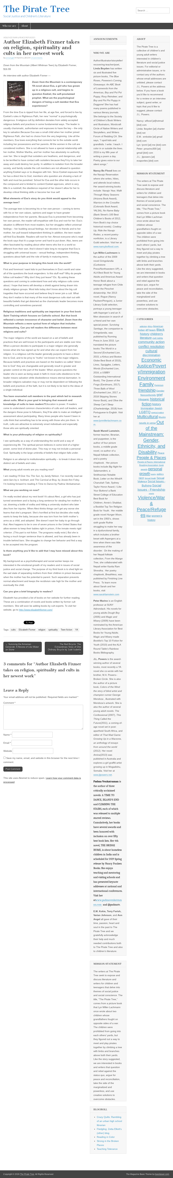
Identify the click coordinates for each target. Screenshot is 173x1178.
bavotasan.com (162, 1174)
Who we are (9, 25)
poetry (153, 474)
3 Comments (36, 57)
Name (7, 734)
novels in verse (147, 423)
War (148, 515)
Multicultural (147, 417)
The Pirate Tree (36, 9)
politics (160, 474)
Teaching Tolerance (107, 1149)
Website (7, 751)
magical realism (157, 413)
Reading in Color (106, 1137)
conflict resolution (151, 346)
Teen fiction (66, 630)
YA (76, 630)
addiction (143, 326)
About (24, 25)
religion (41, 630)
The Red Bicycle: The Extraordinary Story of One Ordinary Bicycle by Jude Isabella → (64, 648)
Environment (151, 378)
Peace (161, 453)
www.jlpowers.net (102, 774)
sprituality (53, 630)
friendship (147, 390)
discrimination (151, 355)
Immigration (147, 408)
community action (151, 342)
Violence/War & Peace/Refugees (19, 37)
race (141, 477)
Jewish (158, 408)
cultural (151, 351)
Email (7, 742)
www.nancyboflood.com (106, 246)
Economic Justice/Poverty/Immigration (151, 365)
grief (160, 394)
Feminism (158, 385)
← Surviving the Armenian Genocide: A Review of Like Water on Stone (22, 647)
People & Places (151, 457)
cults (13, 630)
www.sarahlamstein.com (106, 594)
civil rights (157, 338)
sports (151, 493)
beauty (152, 330)
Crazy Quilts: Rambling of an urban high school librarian (109, 1121)
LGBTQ (145, 412)
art (147, 329)
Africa (150, 326)
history (156, 404)
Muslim (162, 417)
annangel (10, 57)
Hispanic (143, 399)
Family (146, 384)
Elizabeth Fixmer (27, 630)
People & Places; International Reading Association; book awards (151, 465)
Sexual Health (150, 478)
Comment (9, 702)
